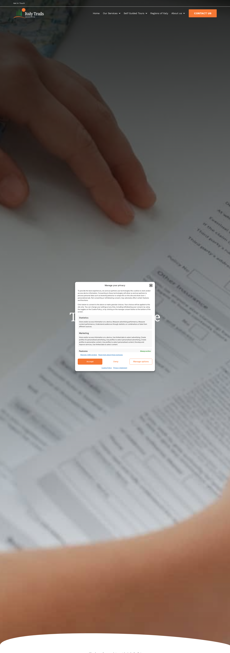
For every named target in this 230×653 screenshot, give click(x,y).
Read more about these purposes (110, 355)
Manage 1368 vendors (88, 355)
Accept (90, 361)
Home (96, 13)
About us (176, 13)
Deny (115, 361)
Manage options (141, 361)
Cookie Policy (107, 368)
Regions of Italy (159, 13)
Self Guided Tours (134, 13)
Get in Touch (19, 3)
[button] (151, 285)
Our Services (110, 13)
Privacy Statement (120, 368)
